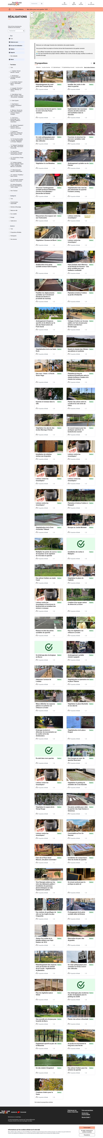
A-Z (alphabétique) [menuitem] (55, 67)
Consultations (19, 9)
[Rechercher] (41, 3)
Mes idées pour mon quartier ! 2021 (37, 9)
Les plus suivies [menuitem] (79, 67)
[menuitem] (16, 30)
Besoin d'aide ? (86, 1117)
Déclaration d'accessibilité (86, 1113)
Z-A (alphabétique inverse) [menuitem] (68, 67)
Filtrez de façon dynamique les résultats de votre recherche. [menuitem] (14, 27)
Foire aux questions (87, 1110)
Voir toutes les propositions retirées (44, 1102)
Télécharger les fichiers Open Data (72, 1111)
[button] (10, 36)
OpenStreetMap (86, 38)
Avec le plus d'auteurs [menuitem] (89, 67)
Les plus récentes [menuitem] (46, 67)
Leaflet (79, 38)
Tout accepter (86, 1127)
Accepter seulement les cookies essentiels (87, 1131)
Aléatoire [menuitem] (38, 67)
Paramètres (87, 1135)
